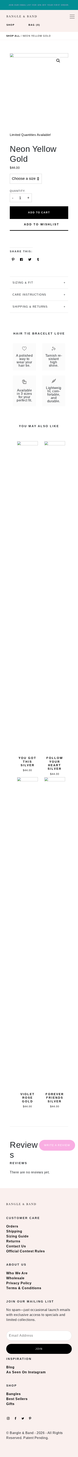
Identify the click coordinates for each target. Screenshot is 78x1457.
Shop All (13, 36)
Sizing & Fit (22, 282)
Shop (10, 25)
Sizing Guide (17, 1236)
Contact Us (16, 1246)
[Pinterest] (30, 1418)
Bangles (13, 1394)
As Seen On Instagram (26, 1372)
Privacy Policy (19, 1283)
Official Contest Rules (25, 1251)
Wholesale (15, 1278)
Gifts (10, 1404)
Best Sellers (17, 1399)
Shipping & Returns (30, 306)
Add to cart (39, 212)
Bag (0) (34, 25)
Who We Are (17, 1273)
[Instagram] (8, 1418)
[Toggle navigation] (72, 16)
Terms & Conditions (23, 1288)
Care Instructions (29, 294)
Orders (12, 1226)
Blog (10, 1367)
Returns (13, 1241)
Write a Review (57, 1145)
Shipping (14, 1231)
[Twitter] (23, 1418)
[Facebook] (15, 1418)
